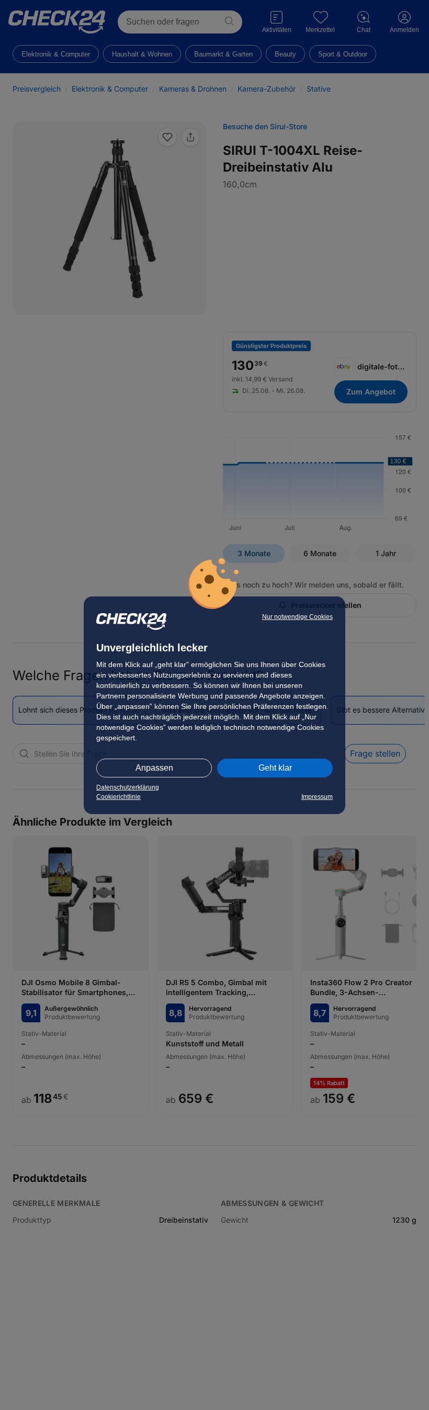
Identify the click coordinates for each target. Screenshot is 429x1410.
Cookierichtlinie (118, 796)
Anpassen (154, 767)
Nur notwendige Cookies (297, 617)
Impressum (317, 796)
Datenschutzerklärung (127, 787)
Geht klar (275, 767)
